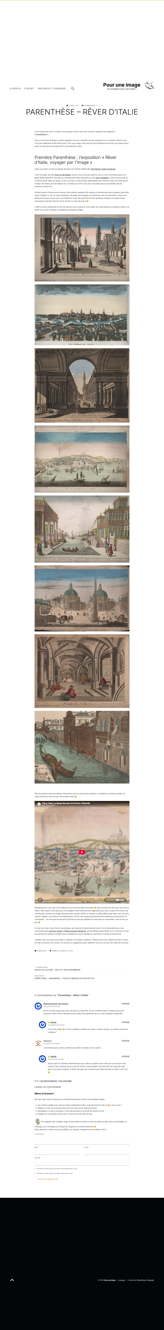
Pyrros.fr (48, 1041)
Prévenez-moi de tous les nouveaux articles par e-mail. (55, 1173)
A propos (15, 88)
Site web (37, 1157)
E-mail (86, 1147)
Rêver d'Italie (67, 951)
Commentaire (39, 1134)
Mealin (53, 1022)
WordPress (141, 1280)
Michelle (151, 1280)
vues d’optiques (102, 178)
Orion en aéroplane (62, 175)
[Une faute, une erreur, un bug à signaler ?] (38, 1122)
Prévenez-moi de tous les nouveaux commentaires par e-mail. (57, 1168)
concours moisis (55, 931)
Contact (29, 88)
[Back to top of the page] (12, 1281)
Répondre (125, 1003)
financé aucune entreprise (75, 931)
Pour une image (121, 85)
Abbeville (56, 951)
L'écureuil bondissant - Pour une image (56, 1081)
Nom (37, 1147)
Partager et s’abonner (52, 88)
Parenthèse (41, 951)
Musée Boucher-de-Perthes (56, 1004)
